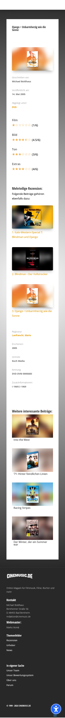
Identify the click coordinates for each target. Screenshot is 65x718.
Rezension (11, 640)
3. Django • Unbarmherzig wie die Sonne (32, 313)
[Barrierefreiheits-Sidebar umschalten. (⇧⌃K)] (56, 709)
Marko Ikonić (12, 627)
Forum (9, 685)
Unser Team (12, 670)
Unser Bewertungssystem (19, 675)
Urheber (10, 645)
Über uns (11, 680)
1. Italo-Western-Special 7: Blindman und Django (27, 235)
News (9, 650)
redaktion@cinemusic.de (18, 616)
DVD (14, 107)
